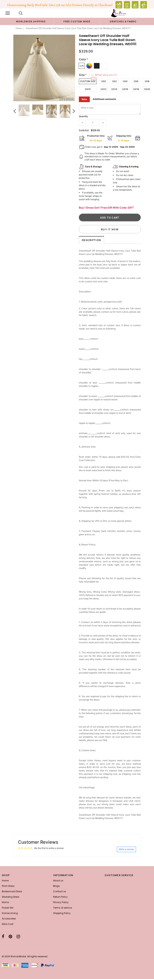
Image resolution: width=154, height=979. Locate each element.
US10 (88, 89)
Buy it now (110, 229)
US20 (147, 89)
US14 (114, 89)
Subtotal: (84, 130)
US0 (103, 81)
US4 (125, 81)
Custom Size (88, 81)
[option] (31, 21)
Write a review (126, 849)
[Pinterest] (10, 936)
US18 (136, 89)
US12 (103, 89)
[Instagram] (18, 936)
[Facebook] (3, 936)
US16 (125, 89)
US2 (114, 81)
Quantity (83, 116)
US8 (147, 81)
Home (19, 28)
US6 (136, 81)
